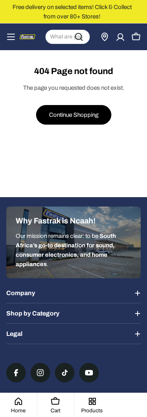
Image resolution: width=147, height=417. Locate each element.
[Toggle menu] (11, 37)
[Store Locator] (104, 37)
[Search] (78, 37)
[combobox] (67, 37)
